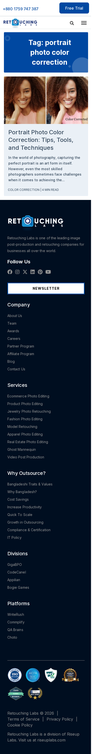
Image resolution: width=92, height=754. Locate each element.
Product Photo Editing (25, 404)
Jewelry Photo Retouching (29, 411)
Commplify (16, 622)
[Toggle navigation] (84, 22)
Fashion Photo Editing (24, 419)
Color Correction (24, 190)
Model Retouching (22, 426)
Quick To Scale (19, 515)
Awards (13, 331)
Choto (12, 637)
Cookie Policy (20, 725)
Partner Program (20, 346)
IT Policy (14, 537)
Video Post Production (25, 457)
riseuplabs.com (51, 740)
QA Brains (15, 630)
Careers (14, 338)
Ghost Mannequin (21, 449)
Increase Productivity (24, 507)
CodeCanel (16, 572)
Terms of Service (23, 719)
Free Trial (74, 7)
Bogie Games (18, 587)
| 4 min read (49, 190)
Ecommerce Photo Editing (28, 396)
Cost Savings (18, 499)
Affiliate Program (20, 354)
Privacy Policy (60, 719)
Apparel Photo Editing (25, 434)
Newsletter (46, 288)
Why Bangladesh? (22, 492)
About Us (14, 316)
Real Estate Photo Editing (27, 442)
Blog (11, 361)
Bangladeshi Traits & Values (30, 484)
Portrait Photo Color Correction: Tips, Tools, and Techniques (40, 140)
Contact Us (16, 369)
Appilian (13, 580)
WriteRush (15, 614)
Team (11, 323)
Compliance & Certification (29, 530)
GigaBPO (14, 564)
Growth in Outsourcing (25, 522)
